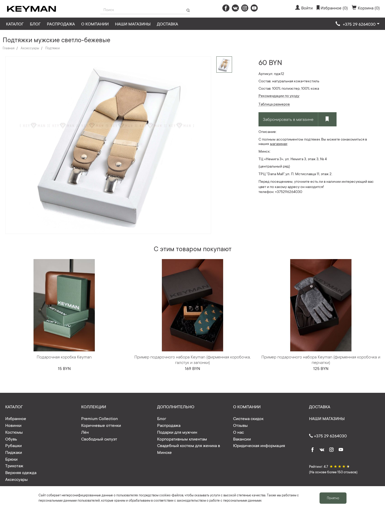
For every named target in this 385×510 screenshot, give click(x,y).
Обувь (11, 438)
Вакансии (242, 438)
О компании (95, 23)
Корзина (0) (369, 7)
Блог (35, 23)
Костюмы (14, 432)
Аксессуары (30, 48)
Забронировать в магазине (288, 119)
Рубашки (13, 445)
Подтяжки (52, 48)
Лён (85, 432)
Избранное (15, 418)
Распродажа (61, 23)
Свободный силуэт (99, 438)
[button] (358, 24)
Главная (8, 48)
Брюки (11, 459)
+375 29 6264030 (330, 435)
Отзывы (240, 425)
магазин (277, 143)
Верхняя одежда (20, 472)
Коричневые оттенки (101, 425)
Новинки (13, 425)
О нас (238, 432)
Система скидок (248, 418)
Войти (307, 7)
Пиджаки (13, 452)
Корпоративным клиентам (182, 438)
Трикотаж (14, 465)
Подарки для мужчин (177, 432)
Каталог (15, 23)
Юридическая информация (259, 445)
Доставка (167, 23)
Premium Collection (99, 418)
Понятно (333, 498)
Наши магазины (133, 23)
